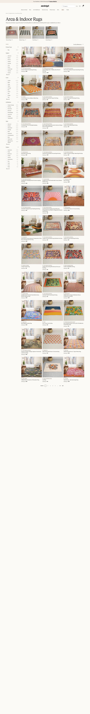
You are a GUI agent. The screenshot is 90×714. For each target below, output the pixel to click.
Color (7, 77)
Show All (7, 74)
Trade (67, 9)
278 (60, 385)
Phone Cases (52, 9)
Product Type (9, 47)
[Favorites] (79, 6)
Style (7, 121)
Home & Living (45, 9)
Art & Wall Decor (36, 9)
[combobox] (68, 6)
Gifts (58, 9)
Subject (7, 53)
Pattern (7, 147)
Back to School (24, 9)
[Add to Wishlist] (23, 48)
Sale (63, 9)
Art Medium (8, 102)
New (30, 9)
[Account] (76, 6)
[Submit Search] (63, 6)
